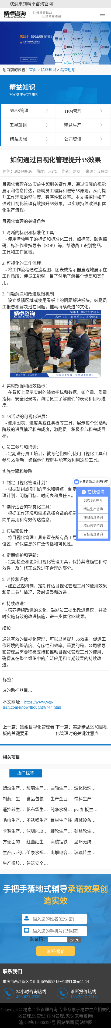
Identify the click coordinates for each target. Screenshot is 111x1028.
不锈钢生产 (37, 820)
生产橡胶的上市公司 (22, 863)
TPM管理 (84, 111)
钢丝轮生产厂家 (89, 831)
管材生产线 (61, 820)
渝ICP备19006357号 (37, 1022)
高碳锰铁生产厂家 (67, 842)
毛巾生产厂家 (16, 820)
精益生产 (84, 125)
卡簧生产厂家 (16, 831)
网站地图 (65, 1022)
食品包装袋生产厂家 (45, 799)
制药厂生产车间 (18, 799)
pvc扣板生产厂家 (90, 809)
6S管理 (24, 1016)
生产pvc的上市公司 (21, 852)
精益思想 (67, 70)
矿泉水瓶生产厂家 (43, 852)
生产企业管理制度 (67, 799)
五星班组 (30, 125)
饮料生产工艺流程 (91, 799)
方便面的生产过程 (20, 842)
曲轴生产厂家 (63, 788)
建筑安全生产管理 (43, 863)
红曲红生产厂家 (41, 842)
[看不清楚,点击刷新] (74, 940)
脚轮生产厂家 (63, 831)
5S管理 (38, 1016)
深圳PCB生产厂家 (43, 831)
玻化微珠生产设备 (91, 788)
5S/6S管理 (30, 110)
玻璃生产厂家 (39, 788)
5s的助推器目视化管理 (24, 690)
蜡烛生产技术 (16, 788)
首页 (33, 70)
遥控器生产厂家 (18, 809)
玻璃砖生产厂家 (89, 852)
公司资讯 (84, 139)
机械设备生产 (87, 820)
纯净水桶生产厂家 (67, 809)
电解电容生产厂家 (67, 852)
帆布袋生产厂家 (41, 809)
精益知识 (48, 70)
